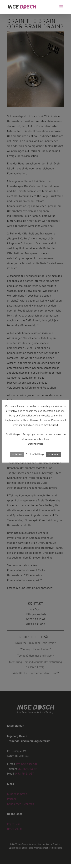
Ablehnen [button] (17, 454)
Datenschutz (35, 444)
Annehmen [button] (53, 454)
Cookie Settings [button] (35, 454)
